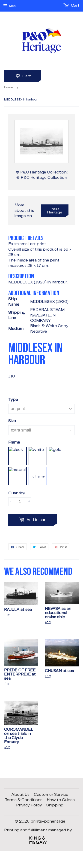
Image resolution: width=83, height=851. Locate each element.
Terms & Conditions (23, 800)
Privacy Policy (29, 805)
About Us (20, 795)
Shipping (54, 805)
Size (12, 421)
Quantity (16, 493)
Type (13, 400)
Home (8, 87)
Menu (13, 6)
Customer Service (51, 795)
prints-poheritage (47, 821)
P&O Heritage (54, 210)
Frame (14, 442)
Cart (26, 76)
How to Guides (61, 800)
